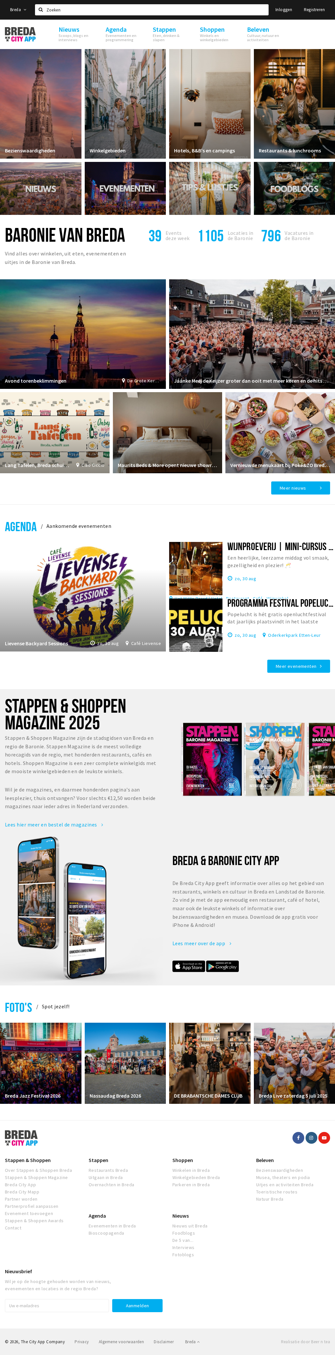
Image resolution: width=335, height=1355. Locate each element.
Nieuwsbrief (18, 1271)
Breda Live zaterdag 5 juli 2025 (293, 1095)
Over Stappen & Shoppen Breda (38, 1170)
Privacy (82, 1342)
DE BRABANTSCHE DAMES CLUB (208, 1095)
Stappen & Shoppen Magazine (36, 1177)
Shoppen (182, 1160)
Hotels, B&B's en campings (204, 150)
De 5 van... (182, 1240)
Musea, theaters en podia (283, 1177)
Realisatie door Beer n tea (305, 1342)
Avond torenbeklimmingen (35, 380)
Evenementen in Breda (112, 1226)
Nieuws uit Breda (190, 1226)
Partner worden (21, 1199)
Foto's (18, 1007)
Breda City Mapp (22, 1192)
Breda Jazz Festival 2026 (33, 1095)
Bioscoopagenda (106, 1233)
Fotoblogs (183, 1255)
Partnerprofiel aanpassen (32, 1206)
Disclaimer (164, 1342)
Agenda (21, 526)
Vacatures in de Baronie (299, 235)
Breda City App (20, 1185)
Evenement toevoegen (29, 1213)
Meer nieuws (293, 488)
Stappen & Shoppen (28, 1160)
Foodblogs (183, 1233)
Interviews (183, 1247)
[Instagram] (311, 1138)
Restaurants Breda (108, 1170)
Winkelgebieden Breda (196, 1177)
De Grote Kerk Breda (144, 381)
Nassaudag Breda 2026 (115, 1095)
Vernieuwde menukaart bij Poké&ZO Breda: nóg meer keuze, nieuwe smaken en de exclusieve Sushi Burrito (280, 465)
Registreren (314, 9)
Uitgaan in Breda (106, 1177)
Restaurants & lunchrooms (290, 150)
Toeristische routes (276, 1192)
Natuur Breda (270, 1199)
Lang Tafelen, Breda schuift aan (37, 465)
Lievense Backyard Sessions (36, 643)
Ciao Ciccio (92, 465)
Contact (13, 1228)
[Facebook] (298, 1138)
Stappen (98, 1160)
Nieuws (180, 1215)
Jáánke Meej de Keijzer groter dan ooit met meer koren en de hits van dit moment (252, 380)
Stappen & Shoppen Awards (34, 1221)
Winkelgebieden (108, 150)
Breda (16, 9)
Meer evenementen (296, 666)
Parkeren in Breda (191, 1185)
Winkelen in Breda (191, 1170)
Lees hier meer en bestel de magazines (51, 824)
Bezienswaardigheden (30, 150)
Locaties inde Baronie (241, 235)
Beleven (265, 1160)
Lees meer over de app (199, 943)
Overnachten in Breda (111, 1185)
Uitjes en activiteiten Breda (284, 1185)
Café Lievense (146, 643)
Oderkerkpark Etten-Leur (294, 634)
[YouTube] (324, 1138)
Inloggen (283, 9)
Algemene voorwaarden (121, 1342)
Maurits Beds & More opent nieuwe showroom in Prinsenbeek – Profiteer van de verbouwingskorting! (168, 465)
